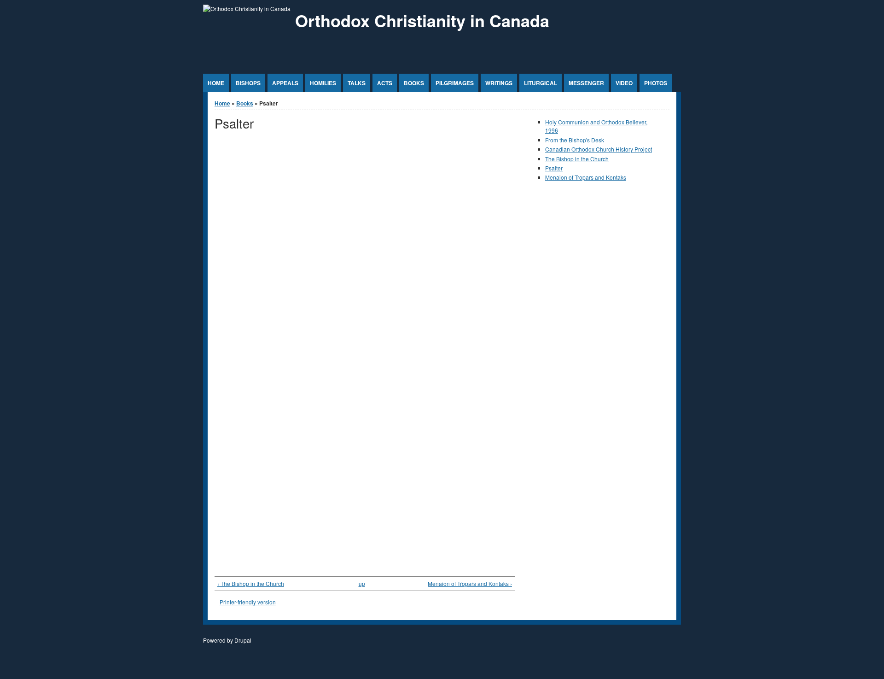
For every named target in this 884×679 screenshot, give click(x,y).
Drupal (242, 640)
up (362, 583)
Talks (357, 83)
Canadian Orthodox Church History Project (598, 149)
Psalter (554, 168)
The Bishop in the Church (577, 159)
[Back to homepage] (247, 8)
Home (216, 83)
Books (414, 83)
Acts (384, 83)
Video (624, 83)
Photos (655, 83)
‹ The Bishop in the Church (250, 583)
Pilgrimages (455, 83)
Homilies (323, 83)
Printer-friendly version (248, 602)
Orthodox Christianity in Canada (422, 20)
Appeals (285, 83)
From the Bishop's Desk (574, 140)
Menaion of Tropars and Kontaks (585, 177)
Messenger (586, 83)
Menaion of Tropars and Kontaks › (470, 583)
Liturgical (540, 83)
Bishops (248, 83)
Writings (498, 83)
